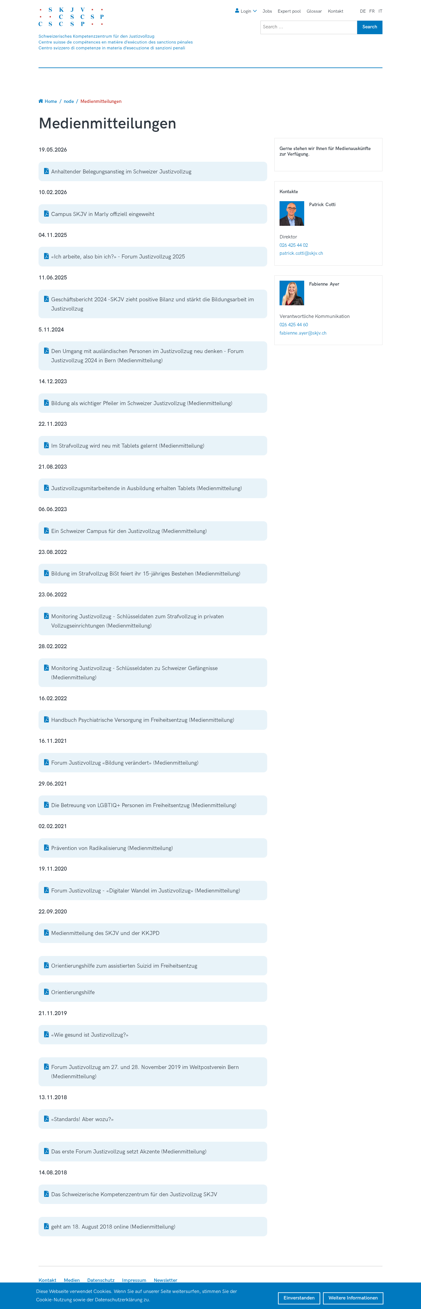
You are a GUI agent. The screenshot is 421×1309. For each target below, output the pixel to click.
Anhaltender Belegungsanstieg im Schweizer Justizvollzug (121, 172)
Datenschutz (101, 1280)
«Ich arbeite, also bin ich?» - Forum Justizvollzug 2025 (118, 257)
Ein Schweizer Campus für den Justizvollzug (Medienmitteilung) (129, 531)
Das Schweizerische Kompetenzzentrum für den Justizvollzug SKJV (134, 1194)
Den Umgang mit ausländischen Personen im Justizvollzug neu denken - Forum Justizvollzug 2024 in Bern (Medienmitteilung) (147, 356)
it (380, 11)
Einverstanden (299, 1298)
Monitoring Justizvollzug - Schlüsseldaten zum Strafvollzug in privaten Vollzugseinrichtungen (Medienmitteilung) (137, 621)
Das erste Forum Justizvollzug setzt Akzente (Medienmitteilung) (128, 1151)
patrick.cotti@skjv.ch (301, 253)
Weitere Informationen (353, 1298)
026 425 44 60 (294, 324)
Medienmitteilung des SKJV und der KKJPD (105, 933)
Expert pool (289, 11)
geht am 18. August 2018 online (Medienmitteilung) (113, 1227)
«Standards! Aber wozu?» (82, 1119)
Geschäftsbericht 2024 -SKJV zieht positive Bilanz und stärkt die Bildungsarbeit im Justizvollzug (152, 304)
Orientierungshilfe (73, 992)
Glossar (314, 11)
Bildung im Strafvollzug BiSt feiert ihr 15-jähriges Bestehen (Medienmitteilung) (145, 574)
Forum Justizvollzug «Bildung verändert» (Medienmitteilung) (124, 763)
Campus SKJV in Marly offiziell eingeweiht (102, 214)
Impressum (134, 1280)
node (69, 101)
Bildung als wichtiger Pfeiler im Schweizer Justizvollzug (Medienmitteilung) (141, 403)
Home (51, 101)
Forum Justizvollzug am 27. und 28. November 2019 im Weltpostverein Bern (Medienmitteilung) (145, 1072)
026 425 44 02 (294, 245)
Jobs (267, 11)
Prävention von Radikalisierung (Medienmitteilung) (112, 848)
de (363, 11)
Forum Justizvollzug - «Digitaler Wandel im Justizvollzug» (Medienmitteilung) (145, 891)
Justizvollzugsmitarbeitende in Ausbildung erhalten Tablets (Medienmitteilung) (146, 488)
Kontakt (335, 11)
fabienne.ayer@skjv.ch (303, 333)
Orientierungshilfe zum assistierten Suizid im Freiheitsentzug (124, 966)
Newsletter (165, 1280)
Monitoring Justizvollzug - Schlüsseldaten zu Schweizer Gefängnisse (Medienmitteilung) (134, 673)
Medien (72, 1280)
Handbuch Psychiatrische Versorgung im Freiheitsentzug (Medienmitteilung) (142, 720)
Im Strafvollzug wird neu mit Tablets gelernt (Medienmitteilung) (127, 446)
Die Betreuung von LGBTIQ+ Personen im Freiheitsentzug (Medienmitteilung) (143, 805)
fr (372, 11)
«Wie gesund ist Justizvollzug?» (90, 1035)
